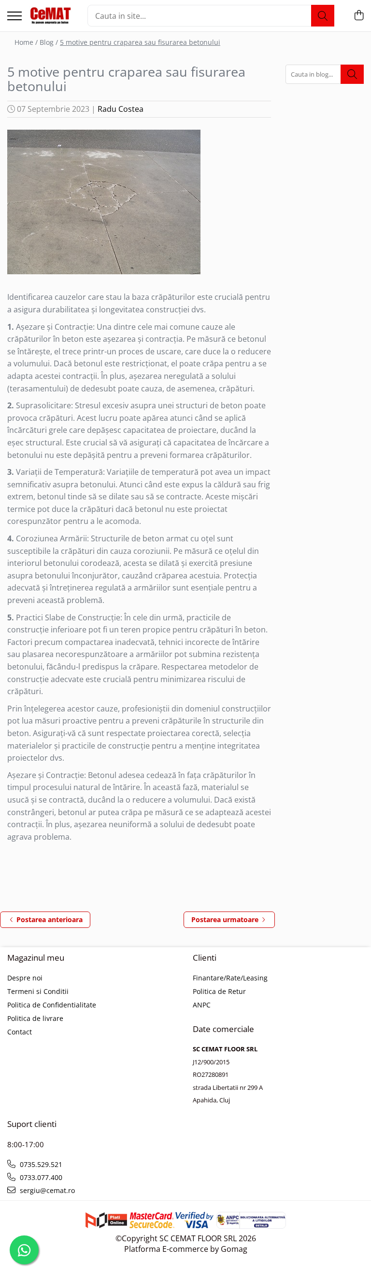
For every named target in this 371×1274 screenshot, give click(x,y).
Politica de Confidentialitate (51, 1004)
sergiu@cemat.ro (46, 1190)
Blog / (49, 42)
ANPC (202, 1004)
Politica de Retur (219, 991)
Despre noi (25, 977)
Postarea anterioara (48, 919)
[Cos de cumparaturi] (359, 15)
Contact (19, 1031)
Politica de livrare (35, 1018)
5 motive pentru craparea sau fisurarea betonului (140, 42)
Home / (26, 42)
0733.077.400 (40, 1177)
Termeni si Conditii (38, 991)
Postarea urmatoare (225, 919)
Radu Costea (120, 109)
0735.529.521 (40, 1164)
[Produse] (14, 16)
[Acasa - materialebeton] (51, 16)
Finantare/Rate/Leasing (230, 977)
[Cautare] (322, 16)
